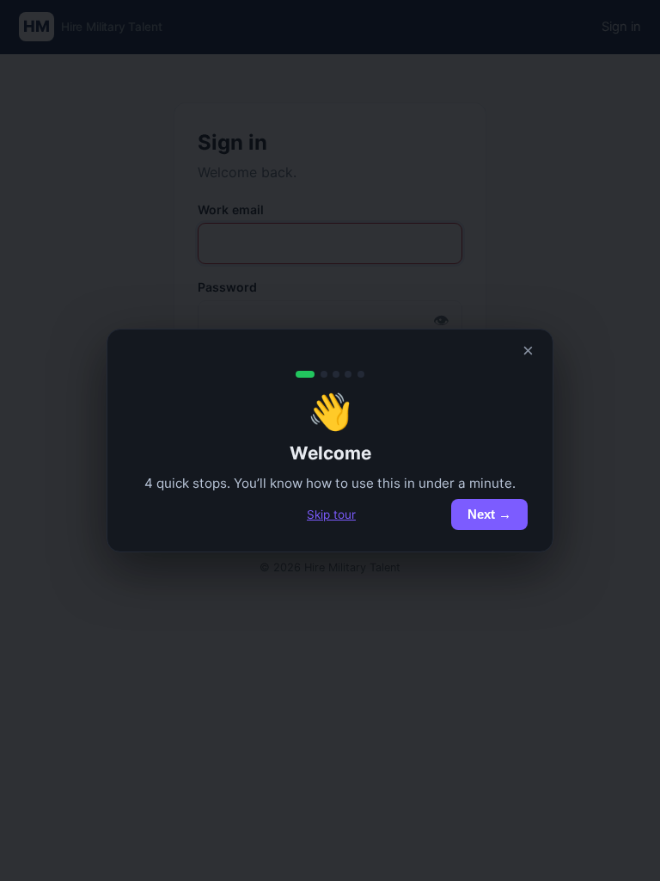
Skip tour (331, 514)
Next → (489, 514)
